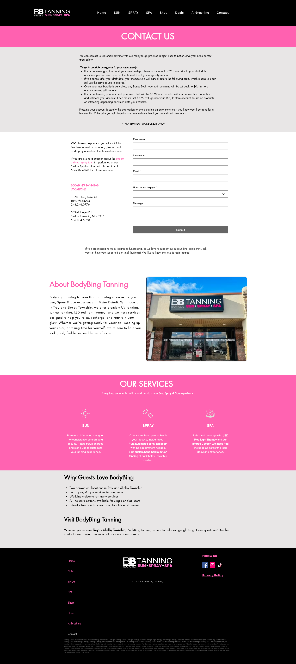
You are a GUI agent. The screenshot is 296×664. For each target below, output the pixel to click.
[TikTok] (220, 565)
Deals (71, 613)
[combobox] (180, 194)
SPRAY (71, 582)
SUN (70, 571)
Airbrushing (74, 623)
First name (139, 139)
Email (137, 171)
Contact (72, 634)
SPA (70, 592)
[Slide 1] (148, 38)
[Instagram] (212, 565)
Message (139, 203)
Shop (71, 602)
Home (71, 561)
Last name (139, 155)
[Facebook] (205, 565)
